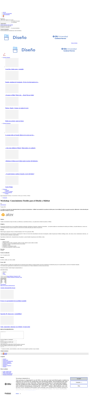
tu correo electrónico (15, 28)
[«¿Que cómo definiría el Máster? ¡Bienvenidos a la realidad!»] (12, 145)
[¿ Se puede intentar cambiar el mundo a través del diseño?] (12, 171)
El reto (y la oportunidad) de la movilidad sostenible (13, 301)
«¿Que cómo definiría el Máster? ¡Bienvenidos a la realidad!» (20, 148)
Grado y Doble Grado (7, 371)
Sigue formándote (6, 14)
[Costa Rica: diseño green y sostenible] (12, 66)
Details (17, 393)
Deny (79, 385)
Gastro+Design (9, 187)
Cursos (4, 274)
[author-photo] (3, 283)
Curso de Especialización (8, 373)
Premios (6, 193)
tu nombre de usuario (16, 21)
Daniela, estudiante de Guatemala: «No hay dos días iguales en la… (22, 82)
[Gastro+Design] (12, 184)
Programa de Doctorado (7, 374)
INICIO (4, 12)
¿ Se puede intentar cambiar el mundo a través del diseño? (19, 174)
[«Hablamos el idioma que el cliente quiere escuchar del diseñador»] (12, 158)
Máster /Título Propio (7, 372)
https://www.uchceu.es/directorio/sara (7, 285)
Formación (5, 189)
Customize (78, 382)
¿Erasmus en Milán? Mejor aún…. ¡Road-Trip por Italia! (19, 95)
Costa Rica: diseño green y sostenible (14, 69)
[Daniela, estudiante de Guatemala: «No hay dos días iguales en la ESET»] (12, 79)
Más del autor (12, 287)
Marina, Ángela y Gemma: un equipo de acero (16, 108)
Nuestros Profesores (7, 123)
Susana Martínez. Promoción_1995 (13, 276)
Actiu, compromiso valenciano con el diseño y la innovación (15, 326)
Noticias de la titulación (7, 192)
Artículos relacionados (5, 287)
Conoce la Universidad (7, 13)
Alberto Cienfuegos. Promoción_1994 (14, 277)
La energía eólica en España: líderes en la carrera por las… (20, 135)
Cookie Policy (31, 390)
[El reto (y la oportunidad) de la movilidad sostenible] (7, 298)
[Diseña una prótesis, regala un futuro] (12, 118)
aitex (4, 273)
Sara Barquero (3, 204)
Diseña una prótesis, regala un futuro (14, 121)
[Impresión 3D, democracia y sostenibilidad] (7, 311)
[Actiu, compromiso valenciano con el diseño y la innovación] (7, 324)
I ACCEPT (79, 378)
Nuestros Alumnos (6, 57)
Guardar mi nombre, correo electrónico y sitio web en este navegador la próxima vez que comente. (20, 348)
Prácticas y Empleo (9, 191)
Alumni (4, 359)
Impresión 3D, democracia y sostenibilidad (11, 314)
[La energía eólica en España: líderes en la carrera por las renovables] (12, 132)
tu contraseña (14, 22)
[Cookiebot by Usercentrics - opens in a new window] (8, 394)
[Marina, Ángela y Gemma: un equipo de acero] (12, 105)
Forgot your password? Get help (6, 24)
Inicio (1, 195)
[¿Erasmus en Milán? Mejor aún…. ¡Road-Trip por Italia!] (12, 92)
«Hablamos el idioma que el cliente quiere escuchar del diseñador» (21, 161)
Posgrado (7, 190)
